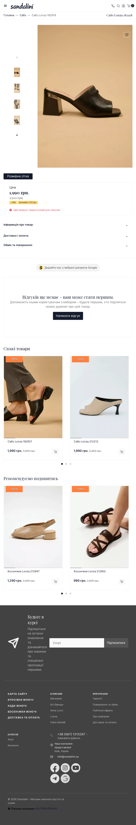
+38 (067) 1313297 (71, 734)
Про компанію (101, 716)
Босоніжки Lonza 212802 (90, 571)
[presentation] (17, 57)
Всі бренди (56, 704)
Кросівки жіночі (21, 699)
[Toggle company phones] (113, 5)
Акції (10, 739)
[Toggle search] (118, 5)
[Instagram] (65, 767)
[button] (62, 464)
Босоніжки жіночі (22, 711)
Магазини (56, 698)
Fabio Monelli (57, 722)
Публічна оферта (103, 710)
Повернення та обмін (105, 704)
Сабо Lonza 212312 (86, 441)
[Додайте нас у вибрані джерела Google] (65, 778)
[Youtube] (75, 767)
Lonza (53, 716)
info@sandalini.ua (68, 756)
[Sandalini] (22, 6)
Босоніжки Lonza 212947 (24, 571)
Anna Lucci (56, 710)
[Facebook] (54, 767)
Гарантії (97, 698)
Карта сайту (17, 694)
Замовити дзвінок (68, 738)
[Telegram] (54, 778)
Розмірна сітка (18, 176)
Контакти (13, 745)
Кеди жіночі (17, 705)
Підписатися (116, 643)
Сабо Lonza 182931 (20, 441)
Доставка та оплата (24, 717)
